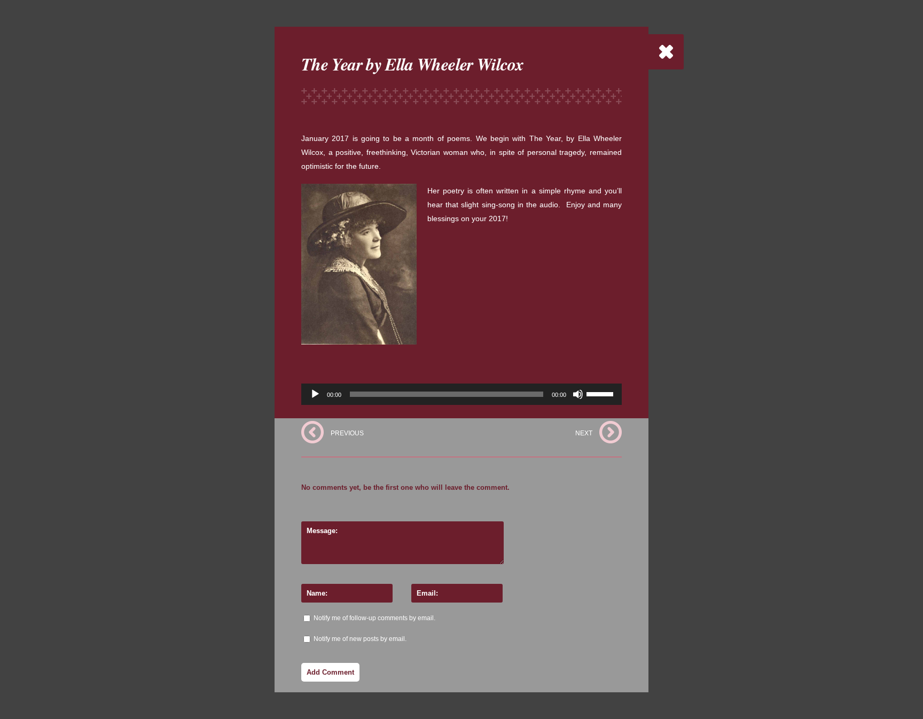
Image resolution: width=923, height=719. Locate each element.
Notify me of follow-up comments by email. (374, 618)
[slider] (601, 393)
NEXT (583, 433)
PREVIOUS (347, 433)
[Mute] (578, 394)
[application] (461, 394)
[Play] (315, 394)
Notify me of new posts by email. (360, 639)
